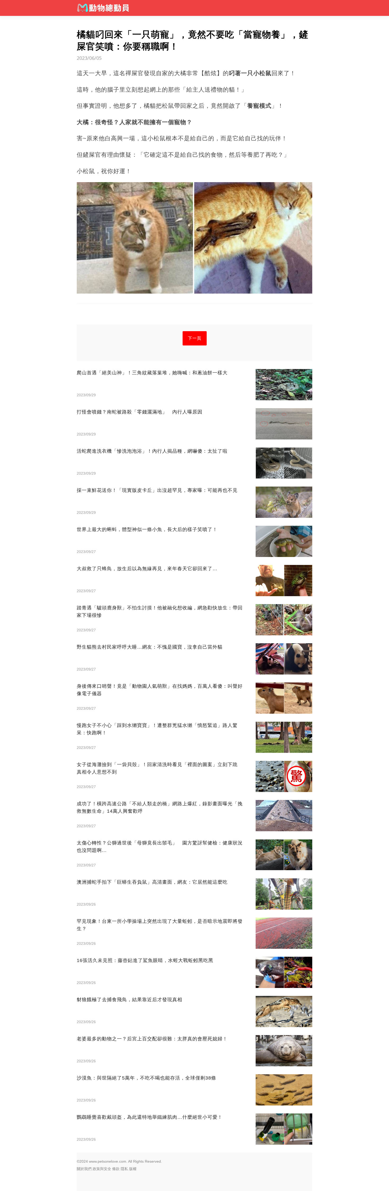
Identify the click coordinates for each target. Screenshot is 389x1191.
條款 (116, 1169)
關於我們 (84, 1169)
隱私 (124, 1169)
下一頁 (194, 338)
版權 (133, 1169)
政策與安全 (102, 1169)
